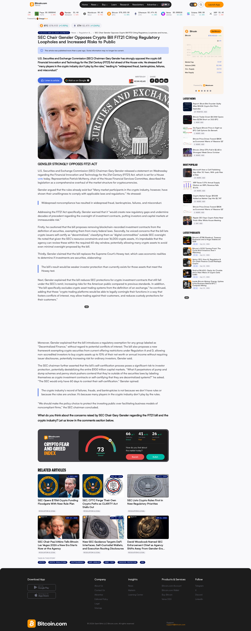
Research (124, 4)
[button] (88, 80)
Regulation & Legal (85, 32)
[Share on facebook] (152, 81)
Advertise (151, 4)
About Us (99, 585)
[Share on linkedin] (166, 81)
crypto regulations (58, 562)
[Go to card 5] (207, 91)
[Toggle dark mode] (193, 5)
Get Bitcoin (216, 31)
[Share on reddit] (161, 81)
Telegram (199, 585)
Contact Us (100, 590)
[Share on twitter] (157, 81)
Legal (97, 603)
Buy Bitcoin (167, 594)
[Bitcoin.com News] (38, 4)
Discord (198, 594)
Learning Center (135, 594)
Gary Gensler (94, 562)
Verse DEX (167, 599)
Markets (131, 590)
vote (40, 178)
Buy (104, 4)
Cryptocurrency (77, 562)
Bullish (155, 457)
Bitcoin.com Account (171, 585)
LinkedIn (199, 599)
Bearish (135, 457)
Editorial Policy (101, 599)
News (93, 4)
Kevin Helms (140, 81)
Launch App (214, 4)
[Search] (201, 4)
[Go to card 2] (199, 91)
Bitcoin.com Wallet (170, 590)
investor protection (127, 562)
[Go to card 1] (196, 91)
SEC (142, 562)
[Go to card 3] (202, 91)
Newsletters (138, 4)
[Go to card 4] (205, 91)
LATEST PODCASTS (191, 232)
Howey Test (109, 562)
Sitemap (98, 608)
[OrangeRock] (42, 18)
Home (85, 4)
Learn (114, 4)
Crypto (42, 562)
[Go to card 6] (210, 91)
